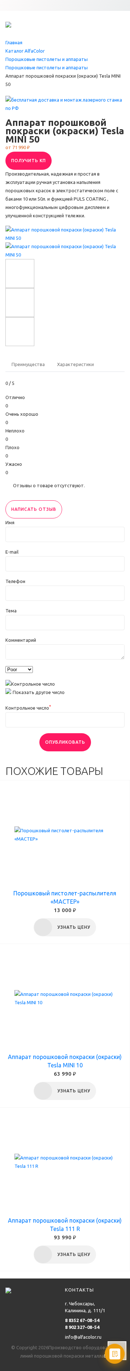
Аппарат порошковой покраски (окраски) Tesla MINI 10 (65, 1061)
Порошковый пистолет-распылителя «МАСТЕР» (64, 897)
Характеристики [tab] (75, 364)
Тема (11, 610)
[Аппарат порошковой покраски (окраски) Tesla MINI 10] (64, 998)
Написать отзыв (33, 509)
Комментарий (20, 640)
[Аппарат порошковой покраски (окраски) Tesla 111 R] (64, 1162)
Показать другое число (39, 692)
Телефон (15, 581)
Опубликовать (65, 742)
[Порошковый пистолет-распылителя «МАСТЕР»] (64, 835)
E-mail (11, 551)
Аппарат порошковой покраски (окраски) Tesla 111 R (65, 1224)
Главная (13, 42)
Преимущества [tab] (28, 364)
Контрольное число (28, 707)
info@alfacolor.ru (83, 1336)
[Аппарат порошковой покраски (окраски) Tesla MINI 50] (65, 233)
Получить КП (28, 160)
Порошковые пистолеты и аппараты (46, 59)
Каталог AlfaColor (25, 50)
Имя (9, 522)
